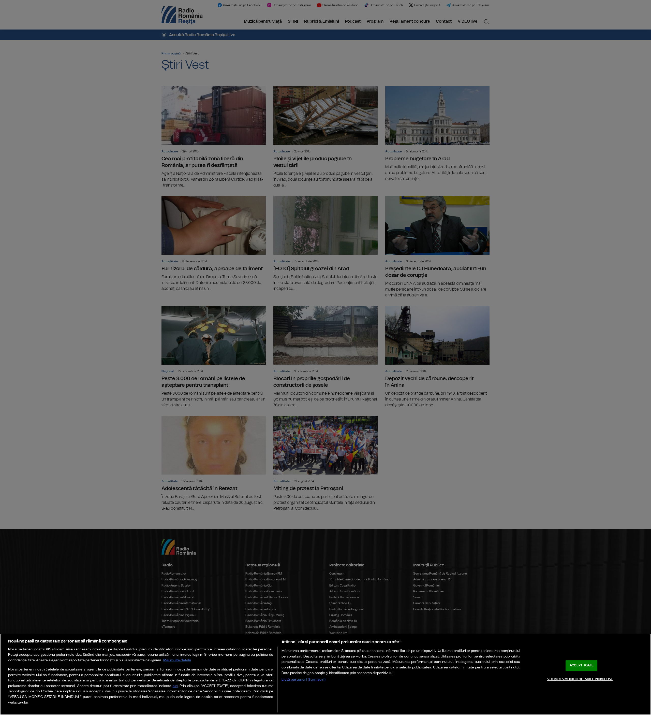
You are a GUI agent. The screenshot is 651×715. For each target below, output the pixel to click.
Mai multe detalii (177, 660)
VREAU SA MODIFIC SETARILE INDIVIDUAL (580, 679)
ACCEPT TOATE (582, 665)
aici (175, 686)
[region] (325, 674)
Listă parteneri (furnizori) (304, 679)
